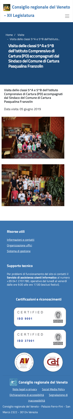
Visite (20, 35)
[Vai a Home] (6, 7)
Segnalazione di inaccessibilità (48, 398)
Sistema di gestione (18, 251)
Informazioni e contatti (20, 240)
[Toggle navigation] (67, 16)
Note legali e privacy (25, 389)
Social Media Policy (53, 389)
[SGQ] (38, 316)
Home (9, 35)
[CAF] (53, 362)
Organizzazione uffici (19, 245)
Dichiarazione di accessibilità (27, 395)
